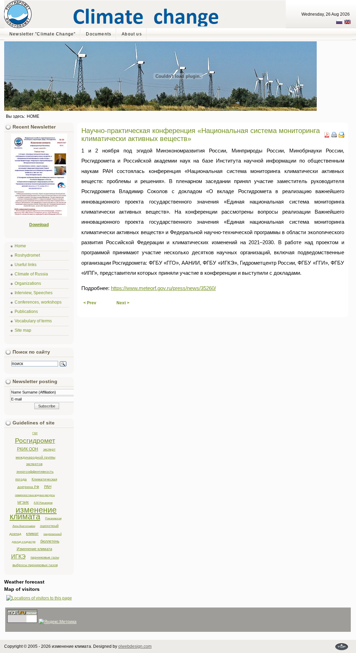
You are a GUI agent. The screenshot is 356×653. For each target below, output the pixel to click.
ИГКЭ (18, 557)
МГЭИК (23, 502)
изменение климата (33, 513)
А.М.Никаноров (43, 502)
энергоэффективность (35, 471)
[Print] (334, 136)
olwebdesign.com (135, 646)
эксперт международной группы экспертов (36, 456)
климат (32, 533)
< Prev (89, 302)
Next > (122, 302)
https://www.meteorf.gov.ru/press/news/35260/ (163, 288)
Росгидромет (35, 440)
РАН (47, 487)
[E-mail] (341, 136)
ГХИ (35, 433)
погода (21, 479)
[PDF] (327, 136)
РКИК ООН (27, 449)
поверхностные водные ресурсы (35, 495)
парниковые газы (45, 557)
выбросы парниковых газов (35, 565)
